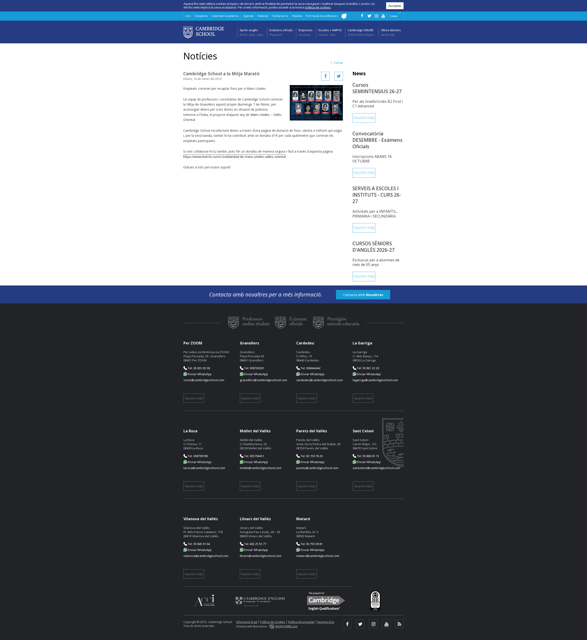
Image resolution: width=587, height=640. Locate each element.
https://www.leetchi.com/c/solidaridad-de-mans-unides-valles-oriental (234, 156)
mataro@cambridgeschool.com (317, 556)
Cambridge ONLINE (361, 30)
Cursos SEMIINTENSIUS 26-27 (377, 88)
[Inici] (203, 32)
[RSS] (399, 624)
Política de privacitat (301, 622)
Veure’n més (364, 117)
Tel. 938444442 (310, 368)
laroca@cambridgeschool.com (204, 468)
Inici (188, 16)
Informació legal (246, 622)
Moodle (297, 16)
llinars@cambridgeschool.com (260, 556)
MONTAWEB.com (286, 626)
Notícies (263, 16)
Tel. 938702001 (254, 368)
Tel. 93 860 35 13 (367, 456)
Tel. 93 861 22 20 (367, 368)
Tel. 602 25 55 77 (255, 544)
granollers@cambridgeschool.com (263, 380)
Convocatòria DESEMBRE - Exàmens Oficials (377, 140)
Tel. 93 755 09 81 (311, 544)
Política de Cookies (272, 622)
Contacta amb (363, 294)
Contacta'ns (280, 16)
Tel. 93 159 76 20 (311, 456)
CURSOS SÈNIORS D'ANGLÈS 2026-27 (373, 246)
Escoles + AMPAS (330, 30)
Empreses (306, 30)
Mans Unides (260, 114)
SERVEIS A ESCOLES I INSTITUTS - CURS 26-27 (376, 194)
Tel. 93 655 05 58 (198, 368)
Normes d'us (325, 622)
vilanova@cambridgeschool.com (205, 556)
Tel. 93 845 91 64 (198, 544)
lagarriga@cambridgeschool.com (375, 380)
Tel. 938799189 (197, 456)
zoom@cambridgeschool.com (203, 380)
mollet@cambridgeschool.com (260, 468)
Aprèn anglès (249, 30)
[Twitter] (338, 76)
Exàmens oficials (281, 30)
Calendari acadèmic (225, 16)
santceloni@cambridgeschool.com (376, 468)
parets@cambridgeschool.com (317, 468)
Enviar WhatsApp (199, 374)
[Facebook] (325, 76)
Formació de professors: (322, 16)
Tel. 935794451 (254, 456)
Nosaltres (201, 16)
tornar (338, 63)
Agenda (248, 16)
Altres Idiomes (391, 30)
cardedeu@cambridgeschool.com (319, 380)
